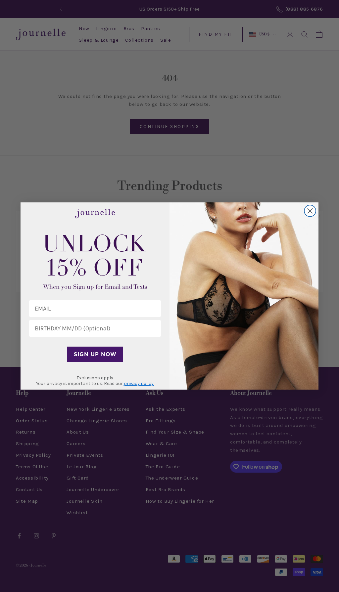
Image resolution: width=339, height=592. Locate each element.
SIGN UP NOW (95, 354)
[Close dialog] (310, 211)
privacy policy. (139, 383)
